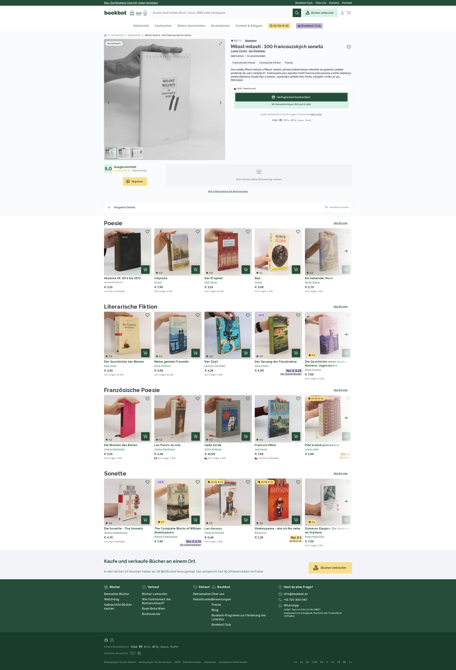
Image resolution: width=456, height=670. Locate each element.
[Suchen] (297, 13)
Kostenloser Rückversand (233, 662)
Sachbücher (163, 25)
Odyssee (160, 278)
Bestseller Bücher (116, 594)
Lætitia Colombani (214, 366)
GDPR (177, 662)
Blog (215, 610)
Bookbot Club (221, 624)
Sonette (115, 473)
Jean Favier (261, 449)
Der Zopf (211, 361)
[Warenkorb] (349, 13)
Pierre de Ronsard (214, 532)
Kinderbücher (220, 25)
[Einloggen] (342, 13)
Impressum (210, 662)
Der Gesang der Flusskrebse (276, 361)
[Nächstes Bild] (220, 102)
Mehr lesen (237, 80)
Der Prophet (213, 278)
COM (314, 662)
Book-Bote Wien (153, 608)
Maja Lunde (110, 366)
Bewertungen (221, 599)
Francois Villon (265, 445)
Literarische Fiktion (130, 306)
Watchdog (111, 599)
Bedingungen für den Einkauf (120, 662)
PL (350, 662)
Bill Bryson (260, 532)
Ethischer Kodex (192, 662)
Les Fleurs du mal (167, 445)
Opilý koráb (212, 445)
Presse (216, 604)
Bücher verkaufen (154, 594)
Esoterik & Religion (249, 25)
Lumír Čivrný (239, 51)
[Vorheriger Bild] (108, 102)
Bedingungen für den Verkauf (155, 662)
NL (333, 662)
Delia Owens (262, 366)
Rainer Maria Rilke (314, 536)
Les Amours (213, 528)
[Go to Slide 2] (124, 153)
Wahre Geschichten (191, 25)
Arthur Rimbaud (212, 449)
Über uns (218, 594)
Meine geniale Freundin (171, 361)
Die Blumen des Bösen (120, 445)
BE (344, 662)
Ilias (258, 278)
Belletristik (141, 25)
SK (301, 662)
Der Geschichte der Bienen (124, 361)
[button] (164, 99)
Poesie (113, 223)
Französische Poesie (132, 390)
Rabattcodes (202, 599)
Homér (158, 282)
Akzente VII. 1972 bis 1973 (122, 278)
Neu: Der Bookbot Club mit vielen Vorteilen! (131, 2)
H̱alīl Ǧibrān (210, 282)
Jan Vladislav (256, 51)
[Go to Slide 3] (136, 153)
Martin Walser (312, 282)
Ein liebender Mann (319, 278)
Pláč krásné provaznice (322, 445)
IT (327, 662)
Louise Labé (311, 449)
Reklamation (202, 594)
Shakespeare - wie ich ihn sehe (277, 528)
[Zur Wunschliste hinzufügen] (349, 47)
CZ (295, 662)
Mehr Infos (316, 114)
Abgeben (251, 40)
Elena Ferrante (162, 366)
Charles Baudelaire (114, 449)
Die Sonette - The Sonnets (123, 528)
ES (321, 662)
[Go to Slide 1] (111, 153)
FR (338, 662)
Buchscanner (151, 614)
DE (307, 662)
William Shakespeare (116, 532)
